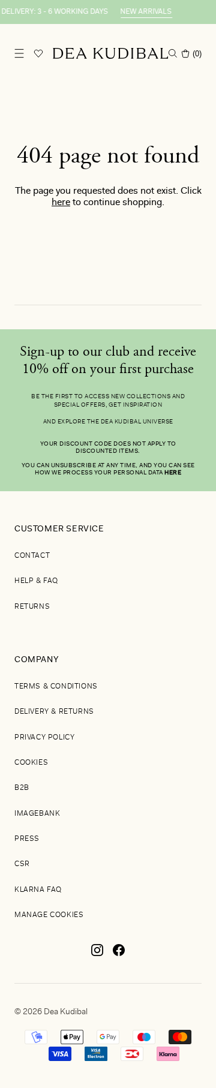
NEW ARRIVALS (143, 12)
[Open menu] (19, 53)
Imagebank (37, 813)
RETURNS (32, 607)
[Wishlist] (38, 53)
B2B (21, 788)
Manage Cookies (48, 915)
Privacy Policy (44, 737)
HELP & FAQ (36, 581)
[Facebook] (119, 954)
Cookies (31, 763)
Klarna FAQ (38, 890)
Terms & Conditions (56, 686)
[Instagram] (97, 954)
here (61, 203)
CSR (22, 864)
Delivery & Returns (54, 712)
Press (27, 839)
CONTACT (32, 556)
